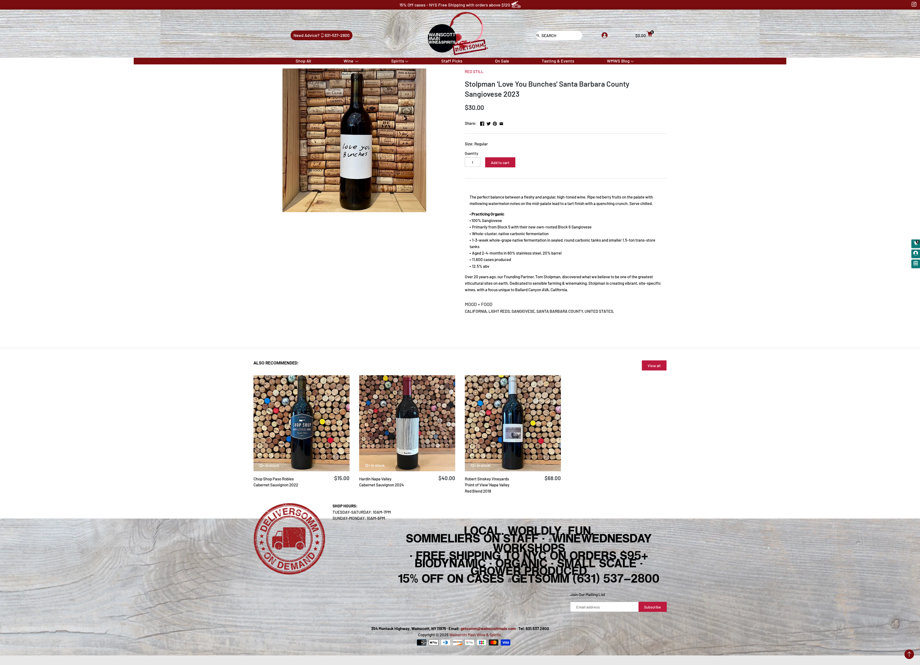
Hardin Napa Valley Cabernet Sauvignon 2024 (381, 481)
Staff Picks (451, 60)
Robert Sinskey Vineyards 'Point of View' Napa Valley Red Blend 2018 (487, 484)
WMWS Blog (618, 60)
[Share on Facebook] (482, 122)
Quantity (471, 153)
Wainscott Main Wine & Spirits (475, 634)
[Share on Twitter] (489, 122)
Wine (349, 60)
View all (654, 365)
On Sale (502, 60)
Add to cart (500, 162)
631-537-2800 (337, 35)
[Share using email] (501, 122)
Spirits (397, 60)
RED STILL (474, 71)
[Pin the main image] (495, 122)
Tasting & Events (558, 60)
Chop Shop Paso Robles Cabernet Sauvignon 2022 (275, 481)
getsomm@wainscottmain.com (488, 628)
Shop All (303, 60)
